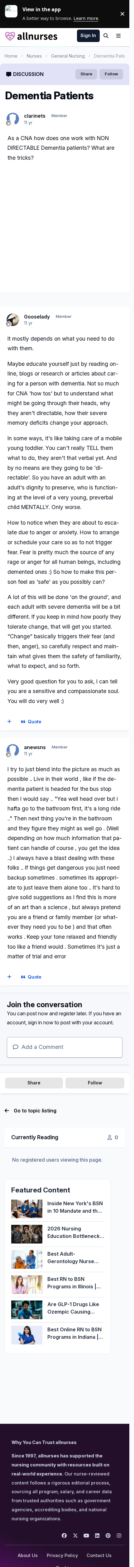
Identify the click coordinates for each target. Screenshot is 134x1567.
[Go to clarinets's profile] (13, 119)
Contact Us (99, 1555)
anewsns (35, 747)
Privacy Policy (62, 1555)
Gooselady (37, 317)
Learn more (13, 13)
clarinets (34, 116)
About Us (28, 1555)
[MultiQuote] (9, 721)
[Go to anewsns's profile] (13, 750)
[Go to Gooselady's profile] (13, 320)
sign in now (40, 1022)
